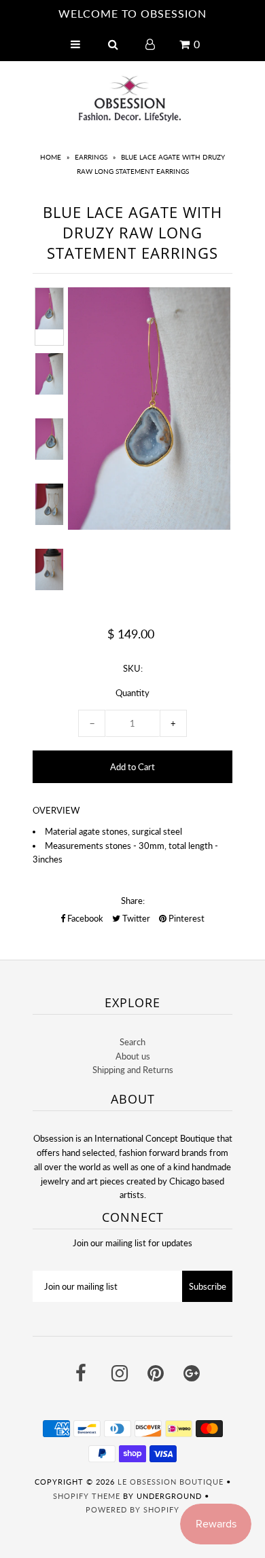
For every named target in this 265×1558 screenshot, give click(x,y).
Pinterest (185, 918)
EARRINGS (91, 157)
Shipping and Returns (132, 1069)
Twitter (135, 918)
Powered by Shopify (132, 1509)
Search (132, 1041)
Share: (133, 900)
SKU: (133, 668)
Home (50, 157)
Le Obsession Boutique (171, 1481)
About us (133, 1056)
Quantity (132, 692)
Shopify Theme (86, 1495)
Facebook (84, 918)
